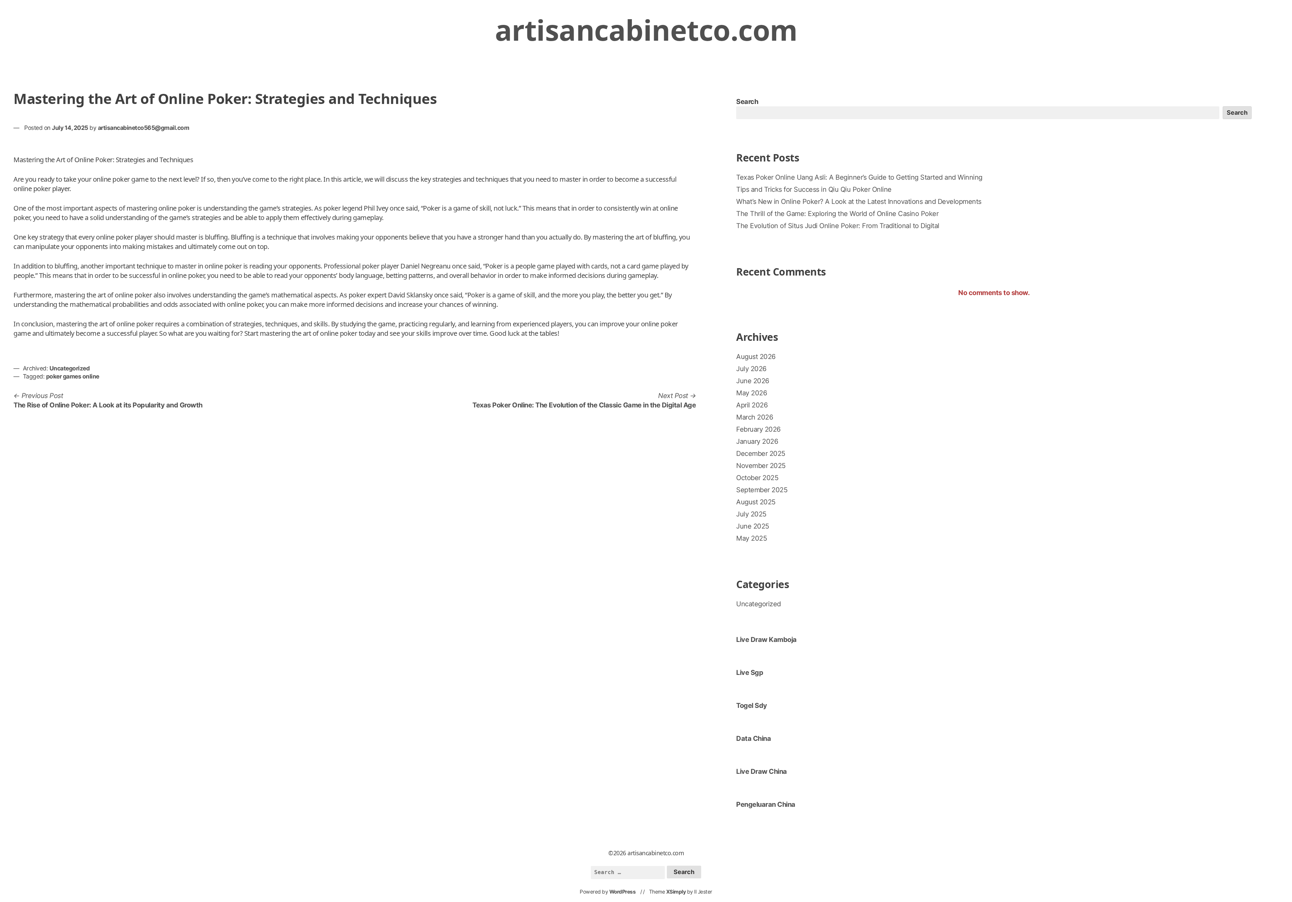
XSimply (676, 892)
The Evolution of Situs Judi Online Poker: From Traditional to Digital (837, 226)
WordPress (622, 892)
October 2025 (757, 478)
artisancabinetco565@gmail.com (143, 127)
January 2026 (757, 441)
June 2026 (752, 381)
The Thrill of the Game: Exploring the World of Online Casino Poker (837, 214)
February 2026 (758, 429)
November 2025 (761, 466)
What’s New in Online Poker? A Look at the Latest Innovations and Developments (858, 201)
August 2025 (756, 502)
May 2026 (751, 393)
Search (747, 102)
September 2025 (761, 490)
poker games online (72, 376)
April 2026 (751, 405)
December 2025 (760, 453)
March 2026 (754, 417)
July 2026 (751, 369)
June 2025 (752, 526)
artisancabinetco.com (646, 29)
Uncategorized (69, 368)
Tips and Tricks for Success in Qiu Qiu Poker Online (814, 189)
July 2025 (751, 514)
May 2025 (751, 538)
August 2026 (756, 357)
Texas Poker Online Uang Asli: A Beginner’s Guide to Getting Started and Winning (859, 177)
